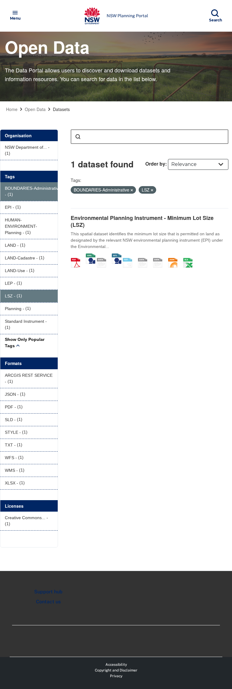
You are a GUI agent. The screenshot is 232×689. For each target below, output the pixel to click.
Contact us (48, 602)
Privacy (116, 676)
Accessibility (116, 664)
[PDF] (78, 256)
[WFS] (116, 256)
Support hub (48, 592)
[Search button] (78, 136)
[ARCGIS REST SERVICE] (104, 256)
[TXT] (130, 256)
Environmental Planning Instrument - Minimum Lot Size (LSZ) (142, 221)
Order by (155, 163)
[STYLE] (145, 256)
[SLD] (160, 256)
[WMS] (90, 256)
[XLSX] (190, 256)
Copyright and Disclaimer (116, 670)
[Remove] (131, 190)
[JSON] (175, 256)
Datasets (61, 109)
